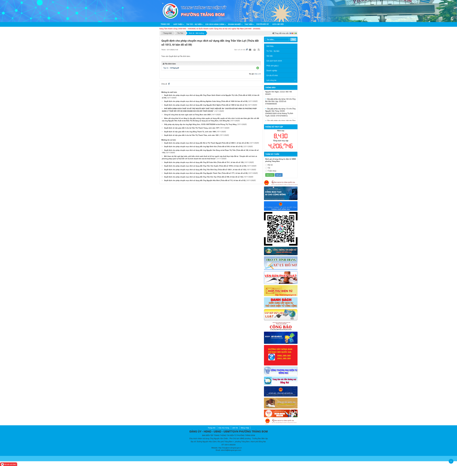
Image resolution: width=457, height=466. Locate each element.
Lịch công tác (271, 80)
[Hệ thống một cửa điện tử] (281, 206)
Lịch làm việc (278, 24)
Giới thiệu (178, 24)
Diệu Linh (258, 74)
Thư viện (249, 24)
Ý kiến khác (272, 171)
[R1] (281, 251)
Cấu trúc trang (223, 427)
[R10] (281, 326)
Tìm (293, 39)
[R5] (281, 277)
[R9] (281, 314)
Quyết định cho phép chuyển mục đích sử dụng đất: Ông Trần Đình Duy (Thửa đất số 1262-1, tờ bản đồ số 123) (205, 169)
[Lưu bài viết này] (259, 49)
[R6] (281, 290)
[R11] (281, 337)
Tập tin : (171, 68)
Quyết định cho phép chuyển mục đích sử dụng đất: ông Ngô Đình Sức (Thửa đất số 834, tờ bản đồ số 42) (203, 146)
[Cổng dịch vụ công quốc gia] (281, 421)
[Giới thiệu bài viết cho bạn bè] (250, 49)
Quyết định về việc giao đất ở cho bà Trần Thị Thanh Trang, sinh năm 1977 (191, 128)
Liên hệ (235, 427)
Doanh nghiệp (234, 24)
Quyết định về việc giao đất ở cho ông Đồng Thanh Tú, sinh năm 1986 (190, 131)
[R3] (281, 263)
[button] (257, 68)
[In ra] (254, 49)
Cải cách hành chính (214, 24)
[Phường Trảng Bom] (170, 11)
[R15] (281, 380)
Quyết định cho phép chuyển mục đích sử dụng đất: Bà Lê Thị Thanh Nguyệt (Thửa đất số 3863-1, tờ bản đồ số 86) (206, 143)
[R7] (281, 302)
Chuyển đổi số (262, 24)
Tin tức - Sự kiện (194, 24)
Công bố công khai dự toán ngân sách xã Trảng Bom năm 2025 (187, 114)
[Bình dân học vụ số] (281, 413)
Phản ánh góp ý (272, 65)
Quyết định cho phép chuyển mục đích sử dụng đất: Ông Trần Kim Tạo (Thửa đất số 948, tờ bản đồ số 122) (203, 177)
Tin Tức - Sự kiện (272, 51)
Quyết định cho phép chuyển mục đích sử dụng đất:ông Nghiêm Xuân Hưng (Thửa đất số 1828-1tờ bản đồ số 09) (205, 101)
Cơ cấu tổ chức (272, 75)
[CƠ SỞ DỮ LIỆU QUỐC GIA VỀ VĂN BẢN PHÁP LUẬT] (281, 403)
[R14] (281, 371)
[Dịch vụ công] (281, 182)
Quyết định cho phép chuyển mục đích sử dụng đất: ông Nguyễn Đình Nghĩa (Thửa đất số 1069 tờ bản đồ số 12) (205, 105)
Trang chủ (165, 24)
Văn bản (269, 56)
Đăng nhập (245, 427)
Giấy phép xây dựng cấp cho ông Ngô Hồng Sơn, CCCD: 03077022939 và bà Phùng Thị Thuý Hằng (200, 124)
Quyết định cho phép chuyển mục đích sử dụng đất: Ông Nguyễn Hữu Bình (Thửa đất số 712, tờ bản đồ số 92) (205, 180)
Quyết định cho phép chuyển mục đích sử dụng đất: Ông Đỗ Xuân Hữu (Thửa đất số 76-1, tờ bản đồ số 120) (204, 162)
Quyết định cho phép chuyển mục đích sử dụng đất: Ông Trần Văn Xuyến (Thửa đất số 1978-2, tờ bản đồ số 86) (205, 166)
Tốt (269, 168)
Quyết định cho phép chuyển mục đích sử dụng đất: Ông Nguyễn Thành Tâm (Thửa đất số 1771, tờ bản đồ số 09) (206, 173)
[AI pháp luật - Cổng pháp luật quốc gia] (281, 391)
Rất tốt (270, 165)
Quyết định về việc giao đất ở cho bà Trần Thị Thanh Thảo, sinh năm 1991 (191, 135)
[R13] (281, 355)
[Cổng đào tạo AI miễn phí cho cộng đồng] (281, 193)
